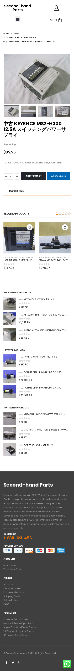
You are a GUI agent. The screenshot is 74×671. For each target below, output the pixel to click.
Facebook (6, 662)
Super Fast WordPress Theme (19, 627)
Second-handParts (17, 8)
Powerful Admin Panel (15, 619)
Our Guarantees (12, 588)
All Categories (41, 162)
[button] (17, 19)
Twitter (12, 662)
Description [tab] (16, 191)
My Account (9, 565)
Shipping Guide (11, 596)
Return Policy (10, 600)
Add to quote (58, 176)
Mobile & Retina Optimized (18, 623)
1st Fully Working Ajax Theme (19, 631)
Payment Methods (13, 592)
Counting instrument (26, 257)
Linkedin (19, 662)
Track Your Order (12, 569)
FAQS (6, 604)
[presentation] (7, 79)
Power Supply (55, 162)
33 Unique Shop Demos (16, 635)
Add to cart (34, 176)
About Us (8, 584)
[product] (19, 237)
